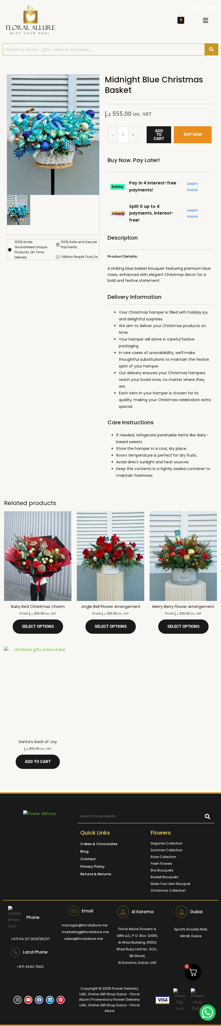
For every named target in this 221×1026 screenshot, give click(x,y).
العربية (196, 7)
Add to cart (159, 134)
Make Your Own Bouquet (170, 883)
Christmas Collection (168, 890)
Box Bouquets (162, 870)
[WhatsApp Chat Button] (207, 1012)
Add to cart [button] (38, 761)
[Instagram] (17, 1000)
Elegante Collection (166, 843)
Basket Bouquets (164, 877)
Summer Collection (166, 850)
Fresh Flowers (161, 863)
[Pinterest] (61, 1000)
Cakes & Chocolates (99, 843)
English (210, 7)
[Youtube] (28, 1000)
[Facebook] (39, 1000)
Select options (38, 626)
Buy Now (193, 134)
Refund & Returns (95, 874)
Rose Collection (163, 857)
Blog (84, 851)
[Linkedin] (50, 1000)
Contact (88, 859)
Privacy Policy (92, 866)
